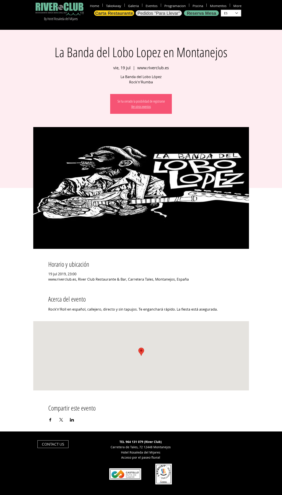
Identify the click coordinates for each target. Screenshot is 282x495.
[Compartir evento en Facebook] (50, 420)
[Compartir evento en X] (61, 420)
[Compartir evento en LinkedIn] (72, 420)
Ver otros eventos (141, 106)
